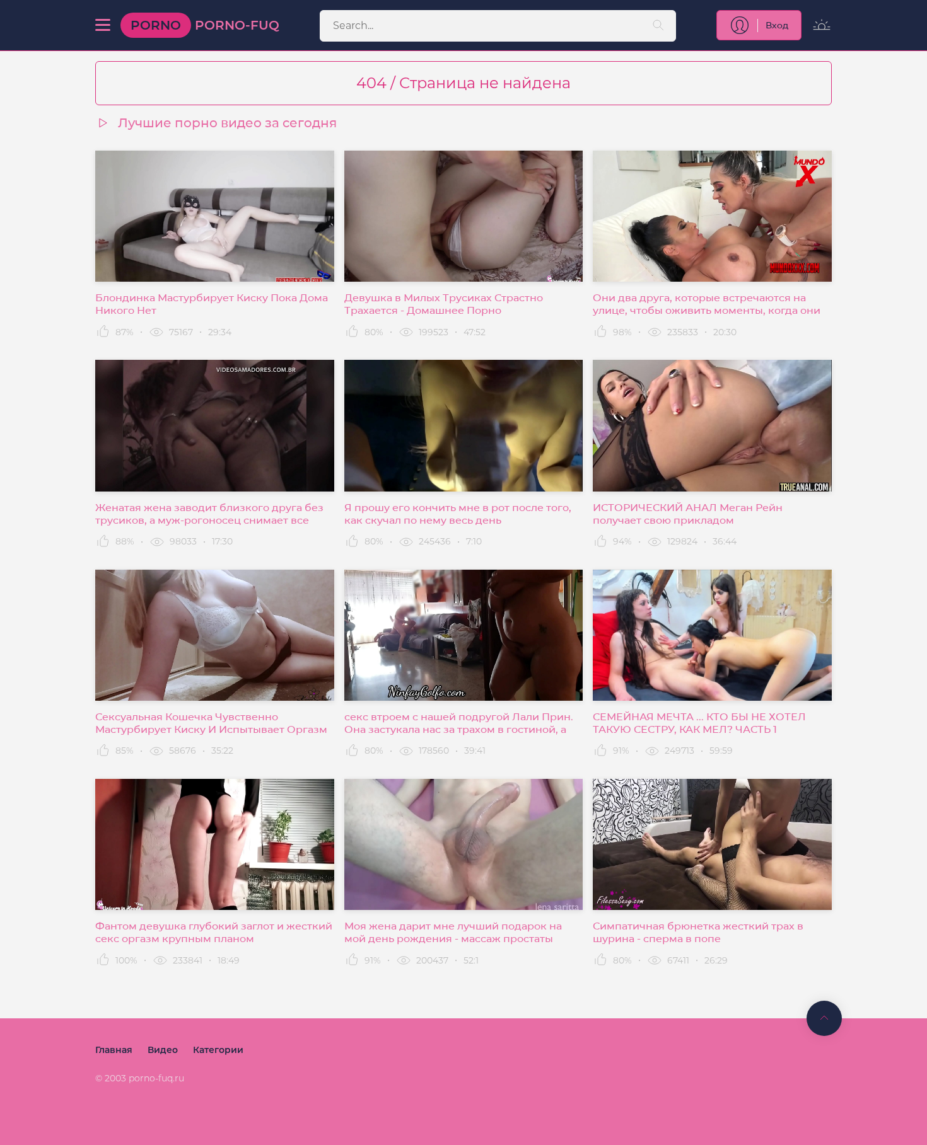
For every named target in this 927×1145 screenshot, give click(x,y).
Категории (218, 1050)
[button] (102, 25)
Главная (113, 1050)
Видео (163, 1050)
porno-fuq (205, 25)
